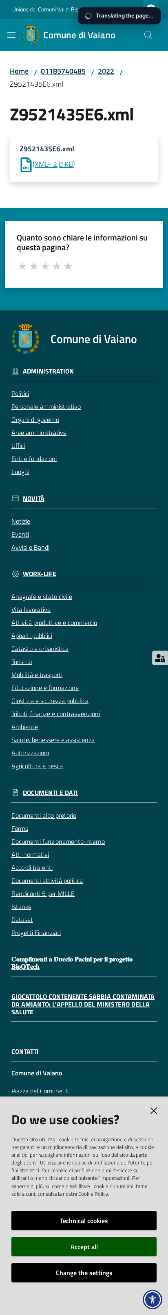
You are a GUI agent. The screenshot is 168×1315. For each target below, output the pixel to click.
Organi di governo (35, 419)
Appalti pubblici (31, 635)
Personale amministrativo (46, 406)
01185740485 (63, 71)
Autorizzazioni (30, 753)
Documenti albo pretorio (43, 815)
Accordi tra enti (32, 867)
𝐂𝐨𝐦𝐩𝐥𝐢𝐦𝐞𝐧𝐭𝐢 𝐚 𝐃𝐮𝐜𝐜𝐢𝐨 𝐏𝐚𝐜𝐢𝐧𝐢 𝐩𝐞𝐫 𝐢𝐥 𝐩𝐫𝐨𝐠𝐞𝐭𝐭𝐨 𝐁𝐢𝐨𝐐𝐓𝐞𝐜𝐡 (72, 962)
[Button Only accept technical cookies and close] (153, 1110)
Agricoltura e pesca (37, 766)
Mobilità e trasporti (36, 674)
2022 (106, 71)
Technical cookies (84, 1220)
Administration (48, 371)
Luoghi (20, 471)
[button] (148, 35)
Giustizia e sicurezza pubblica (49, 701)
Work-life (39, 574)
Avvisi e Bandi (30, 547)
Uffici (18, 445)
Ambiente (24, 727)
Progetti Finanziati (36, 932)
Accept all (84, 1247)
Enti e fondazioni (34, 458)
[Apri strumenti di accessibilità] (152, 1299)
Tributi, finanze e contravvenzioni (55, 714)
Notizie (20, 521)
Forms (19, 828)
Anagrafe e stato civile (41, 596)
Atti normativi (30, 854)
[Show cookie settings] (160, 658)
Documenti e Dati (50, 793)
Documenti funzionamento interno (58, 841)
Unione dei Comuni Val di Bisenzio (51, 9)
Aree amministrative (38, 432)
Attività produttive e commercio (54, 622)
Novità (33, 498)
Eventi (20, 534)
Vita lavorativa (31, 609)
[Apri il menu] (11, 35)
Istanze (21, 906)
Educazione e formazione (45, 687)
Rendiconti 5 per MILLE (43, 893)
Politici (20, 393)
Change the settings (84, 1273)
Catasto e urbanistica (40, 648)
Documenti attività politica (47, 880)
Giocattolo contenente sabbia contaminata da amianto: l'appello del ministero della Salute (83, 1004)
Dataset (22, 919)
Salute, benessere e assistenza (53, 740)
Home (19, 71)
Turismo (21, 661)
